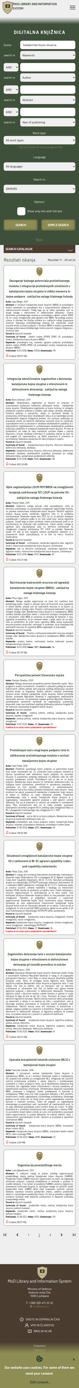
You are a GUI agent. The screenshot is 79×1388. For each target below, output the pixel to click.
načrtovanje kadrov (44, 641)
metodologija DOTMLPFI (35, 925)
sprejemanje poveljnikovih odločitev (38, 456)
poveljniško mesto (26, 1211)
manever (38, 342)
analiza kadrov (25, 641)
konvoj (9, 1028)
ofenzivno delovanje (52, 450)
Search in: (39, 179)
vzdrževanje (65, 551)
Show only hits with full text (44, 211)
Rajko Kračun (18, 970)
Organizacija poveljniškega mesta (39, 1165)
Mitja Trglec (17, 598)
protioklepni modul (46, 345)
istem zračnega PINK (21, 1134)
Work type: (39, 133)
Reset (39, 239)
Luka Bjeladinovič (20, 1170)
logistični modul (13, 551)
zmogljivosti (47, 922)
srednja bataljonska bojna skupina (48, 718)
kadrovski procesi (64, 641)
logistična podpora (55, 1026)
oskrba (70, 1026)
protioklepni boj (24, 342)
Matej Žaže (17, 871)
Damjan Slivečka (19, 680)
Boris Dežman (18, 400)
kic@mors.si (41, 1306)
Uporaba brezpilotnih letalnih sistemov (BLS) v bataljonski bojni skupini (39, 1062)
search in (9, 55)
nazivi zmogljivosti (14, 925)
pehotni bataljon (13, 1214)
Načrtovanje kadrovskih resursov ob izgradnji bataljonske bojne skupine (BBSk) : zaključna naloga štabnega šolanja (39, 587)
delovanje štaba (13, 456)
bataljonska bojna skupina (29, 450)
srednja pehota (24, 718)
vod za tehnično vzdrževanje (31, 549)
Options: (39, 202)
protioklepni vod (24, 822)
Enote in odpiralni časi (43, 1319)
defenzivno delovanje (43, 1028)
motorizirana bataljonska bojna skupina (40, 551)
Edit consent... (40, 1382)
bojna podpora (40, 822)
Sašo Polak (17, 766)
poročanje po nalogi (62, 453)
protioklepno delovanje (34, 824)
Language (39, 157)
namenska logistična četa (60, 549)
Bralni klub (43, 1331)
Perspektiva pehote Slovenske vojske (39, 675)
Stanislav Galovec (20, 1070)
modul (52, 822)
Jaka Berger (17, 302)
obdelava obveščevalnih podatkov (33, 453)
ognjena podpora (52, 342)
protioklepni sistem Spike (58, 824)
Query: (8, 45)
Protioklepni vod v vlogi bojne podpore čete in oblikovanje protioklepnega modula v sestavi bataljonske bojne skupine (39, 755)
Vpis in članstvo (42, 1325)
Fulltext (12, 356)
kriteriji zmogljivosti (64, 922)
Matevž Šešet (18, 503)
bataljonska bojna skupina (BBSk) (33, 1131)
